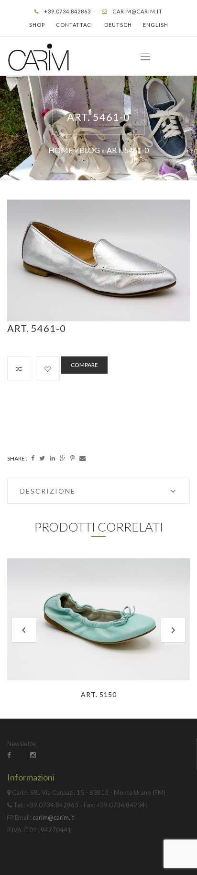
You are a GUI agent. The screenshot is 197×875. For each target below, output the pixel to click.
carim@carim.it (137, 11)
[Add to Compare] (19, 368)
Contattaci (74, 25)
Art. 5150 (99, 694)
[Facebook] (32, 458)
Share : (17, 458)
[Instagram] (33, 755)
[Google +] (63, 458)
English (155, 25)
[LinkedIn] (52, 458)
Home (60, 149)
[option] (98, 261)
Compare (84, 364)
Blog (89, 149)
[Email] (82, 458)
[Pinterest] (72, 458)
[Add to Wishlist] (48, 368)
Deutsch (118, 25)
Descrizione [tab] (48, 491)
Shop (37, 25)
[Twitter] (42, 458)
